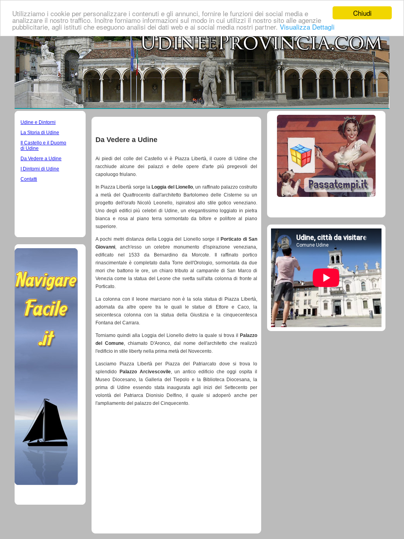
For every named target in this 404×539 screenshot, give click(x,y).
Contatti (29, 179)
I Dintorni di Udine (40, 169)
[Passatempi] (326, 194)
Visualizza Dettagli (307, 27)
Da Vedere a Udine (41, 158)
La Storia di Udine (40, 132)
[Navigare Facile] (46, 482)
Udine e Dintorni (38, 122)
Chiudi (362, 13)
